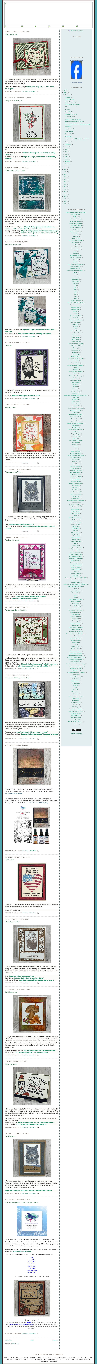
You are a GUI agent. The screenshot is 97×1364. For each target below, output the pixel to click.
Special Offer (75, 593)
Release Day (75, 550)
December (68, 95)
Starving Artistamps (75, 623)
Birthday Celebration (75, 257)
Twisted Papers (75, 707)
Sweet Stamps (75, 642)
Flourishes (75, 367)
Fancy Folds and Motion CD (75, 358)
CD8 (75, 294)
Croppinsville (75, 335)
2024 (65, 90)
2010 (65, 196)
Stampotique (75, 621)
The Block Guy (76, 679)
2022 (65, 167)
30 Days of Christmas (75, 219)
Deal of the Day (76, 337)
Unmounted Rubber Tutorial (75, 711)
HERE (29, 1322)
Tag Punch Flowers (75, 646)
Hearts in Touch (76, 404)
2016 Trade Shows (75, 214)
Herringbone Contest (75, 410)
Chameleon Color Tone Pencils (76, 303)
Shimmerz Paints (75, 582)
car (75, 275)
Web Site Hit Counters (76, 733)
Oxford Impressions (76, 507)
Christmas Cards (75, 307)
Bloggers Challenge (75, 268)
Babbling (75, 253)
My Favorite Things (75, 479)
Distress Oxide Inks (76, 346)
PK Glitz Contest (75, 532)
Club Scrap (75, 324)
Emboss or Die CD (75, 356)
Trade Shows (75, 698)
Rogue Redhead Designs (75, 556)
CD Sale (76, 283)
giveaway (75, 386)
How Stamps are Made (75, 416)
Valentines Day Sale (75, 713)
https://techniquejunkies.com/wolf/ (21, 524)
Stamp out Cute (76, 608)
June (66, 151)
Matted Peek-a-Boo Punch (75, 470)
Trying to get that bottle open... (16, 610)
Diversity (75, 348)
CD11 (75, 288)
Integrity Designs (75, 434)
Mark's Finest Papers (75, 466)
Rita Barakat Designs (75, 552)
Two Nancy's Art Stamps (75, 709)
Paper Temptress (75, 513)
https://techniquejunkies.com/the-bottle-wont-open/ (30, 88)
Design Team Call (75, 341)
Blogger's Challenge (75, 266)
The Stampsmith (75, 683)
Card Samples (74, 279)
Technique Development (75, 653)
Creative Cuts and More (76, 333)
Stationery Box (75, 625)
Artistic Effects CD (75, 247)
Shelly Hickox (75, 575)
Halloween (75, 397)
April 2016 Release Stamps (76, 240)
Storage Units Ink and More (76, 627)
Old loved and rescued (13, 244)
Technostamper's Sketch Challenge (75, 672)
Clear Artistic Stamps (75, 318)
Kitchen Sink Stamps (75, 453)
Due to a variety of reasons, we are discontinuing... (78, 124)
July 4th (76, 447)
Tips (75, 687)
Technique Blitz (75, 649)
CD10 (75, 285)
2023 (65, 93)
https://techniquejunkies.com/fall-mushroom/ (32, 1052)
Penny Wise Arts (75, 524)
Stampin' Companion (75, 616)
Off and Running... (75, 498)
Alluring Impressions (75, 232)
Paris (75, 515)
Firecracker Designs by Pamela (75, 365)
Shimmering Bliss (75, 580)
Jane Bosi (75, 438)
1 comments (32, 850)
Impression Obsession (75, 421)
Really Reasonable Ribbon (76, 548)
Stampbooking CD (75, 612)
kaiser (75, 449)
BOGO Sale (76, 272)
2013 (65, 189)
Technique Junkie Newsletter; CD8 (75, 657)
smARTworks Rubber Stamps (75, 586)
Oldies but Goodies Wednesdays (75, 500)
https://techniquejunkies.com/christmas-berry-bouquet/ (30, 158)
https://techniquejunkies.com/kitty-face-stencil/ (34, 333)
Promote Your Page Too (76, 82)
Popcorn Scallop (75, 537)
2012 (65, 191)
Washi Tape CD (76, 720)
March (67, 159)
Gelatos (76, 373)
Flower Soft (76, 369)
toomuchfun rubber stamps (75, 696)
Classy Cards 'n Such (75, 315)
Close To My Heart (75, 322)
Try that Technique (75, 702)
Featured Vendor (75, 363)
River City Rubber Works (75, 554)
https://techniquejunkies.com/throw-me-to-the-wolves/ (30, 527)
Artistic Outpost (75, 249)
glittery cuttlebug (75, 391)
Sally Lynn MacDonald (76, 565)
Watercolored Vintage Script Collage (18, 678)
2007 (65, 204)
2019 (65, 174)
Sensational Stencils (75, 573)
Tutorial (75, 704)
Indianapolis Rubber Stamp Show (75, 423)
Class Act (75, 311)
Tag (76, 644)
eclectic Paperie (76, 354)
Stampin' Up (75, 618)
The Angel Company (75, 677)
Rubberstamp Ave (75, 560)
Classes (75, 313)
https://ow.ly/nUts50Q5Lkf (13, 793)
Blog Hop (75, 262)
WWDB (75, 724)
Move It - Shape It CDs (75, 477)
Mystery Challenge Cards (75, 483)
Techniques (75, 670)
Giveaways (75, 389)
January (67, 164)
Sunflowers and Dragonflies (76, 631)
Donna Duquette (75, 350)
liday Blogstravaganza (75, 457)
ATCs (75, 251)
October (67, 142)
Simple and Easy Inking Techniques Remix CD (76, 584)
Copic (75, 328)
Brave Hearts (9, 860)
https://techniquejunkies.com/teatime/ (24, 598)
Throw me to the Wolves (13, 472)
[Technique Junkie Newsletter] (76, 70)
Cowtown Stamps (75, 331)
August (67, 147)
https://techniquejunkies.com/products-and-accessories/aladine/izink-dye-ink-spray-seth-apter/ (30, 228)
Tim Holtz (75, 685)
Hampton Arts (75, 399)
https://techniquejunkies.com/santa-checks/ (31, 1124)
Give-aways (75, 384)
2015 (65, 184)
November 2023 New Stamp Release (21, 1324)
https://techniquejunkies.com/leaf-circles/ (29, 978)
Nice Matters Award (76, 492)
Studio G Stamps (75, 629)
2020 (65, 172)
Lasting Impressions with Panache (75, 455)
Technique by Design (75, 651)
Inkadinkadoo (75, 427)
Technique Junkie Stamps (75, 659)
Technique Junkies (75, 661)
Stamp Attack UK (75, 601)
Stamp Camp (75, 603)
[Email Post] (38, 91)
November (68, 97)
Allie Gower (76, 230)
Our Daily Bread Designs (75, 505)
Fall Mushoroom (11, 992)
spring (75, 595)
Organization (75, 502)
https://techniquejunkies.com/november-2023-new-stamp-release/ (28, 1190)
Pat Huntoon (75, 520)
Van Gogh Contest (75, 715)
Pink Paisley (75, 528)
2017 (65, 179)
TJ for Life (75, 689)
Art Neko (75, 245)
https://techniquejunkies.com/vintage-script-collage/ (39, 231)
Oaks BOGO (75, 496)
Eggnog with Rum (11, 34)
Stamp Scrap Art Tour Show (76, 610)
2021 (65, 169)
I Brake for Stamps (75, 419)
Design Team (75, 339)
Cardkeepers (75, 281)
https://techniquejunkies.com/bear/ (21, 976)
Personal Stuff (75, 526)
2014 (65, 186)
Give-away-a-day (75, 382)
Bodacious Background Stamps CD (76, 270)
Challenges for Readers (75, 300)
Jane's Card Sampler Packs (75, 440)
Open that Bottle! (11, 1064)
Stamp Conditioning (75, 606)
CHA (75, 298)
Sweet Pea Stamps (75, 640)
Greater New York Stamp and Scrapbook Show (75, 395)
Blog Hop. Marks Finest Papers (76, 264)
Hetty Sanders (75, 412)
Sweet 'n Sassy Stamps (75, 638)
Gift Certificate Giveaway (75, 376)
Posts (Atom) (15, 1343)
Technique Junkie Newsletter (76, 60)
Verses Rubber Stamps (75, 717)
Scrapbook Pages (75, 567)
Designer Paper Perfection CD (75, 343)
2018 (65, 177)
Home (32, 1340)
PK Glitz (75, 530)
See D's (75, 571)
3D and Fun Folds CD (75, 221)
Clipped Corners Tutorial (75, 320)
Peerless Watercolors (75, 522)
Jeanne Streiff (75, 442)
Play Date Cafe (75, 535)
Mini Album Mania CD (76, 472)
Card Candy (76, 277)
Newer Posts (8, 1340)
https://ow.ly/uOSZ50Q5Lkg (39, 803)
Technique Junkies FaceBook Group (75, 664)
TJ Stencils (75, 694)
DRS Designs (75, 352)
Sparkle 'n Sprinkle (75, 591)
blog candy (76, 260)
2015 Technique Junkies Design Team (75, 212)
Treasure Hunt (75, 700)
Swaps (75, 636)
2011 (65, 194)
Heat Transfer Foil (75, 406)
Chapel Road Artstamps (76, 305)
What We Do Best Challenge (75, 722)
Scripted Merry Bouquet (13, 100)
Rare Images (75, 545)
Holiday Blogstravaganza (75, 414)
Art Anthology (75, 242)
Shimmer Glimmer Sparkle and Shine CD (75, 578)
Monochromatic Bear (12, 922)
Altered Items (75, 234)
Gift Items (75, 378)
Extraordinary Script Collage (15, 170)
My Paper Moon (75, 481)
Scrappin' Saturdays (76, 569)
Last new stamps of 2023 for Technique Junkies (21, 1202)
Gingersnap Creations (75, 380)
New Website (75, 490)
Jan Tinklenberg (75, 436)
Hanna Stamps (75, 401)
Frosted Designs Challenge (76, 371)
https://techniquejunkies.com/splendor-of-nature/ (36, 980)
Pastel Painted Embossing (75, 517)
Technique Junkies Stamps (75, 666)
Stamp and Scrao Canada (75, 599)
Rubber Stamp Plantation (75, 558)
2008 (65, 201)
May (66, 154)
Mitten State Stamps (75, 474)
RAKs (75, 543)
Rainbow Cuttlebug (76, 541)
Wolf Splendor (10, 1136)
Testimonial (76, 674)
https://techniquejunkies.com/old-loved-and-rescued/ (29, 330)
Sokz (75, 588)
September (68, 144)
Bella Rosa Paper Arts (75, 255)
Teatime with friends (12, 540)
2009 (65, 199)
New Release (75, 487)
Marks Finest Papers (75, 468)
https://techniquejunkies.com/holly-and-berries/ (35, 666)
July (66, 149)
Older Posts (55, 1340)
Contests (75, 326)
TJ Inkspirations (76, 692)
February (67, 161)
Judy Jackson (75, 444)
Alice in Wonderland (75, 227)
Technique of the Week (75, 668)
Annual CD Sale (76, 238)
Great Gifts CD (75, 393)
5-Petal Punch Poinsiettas (75, 223)
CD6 (75, 290)
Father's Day (75, 361)
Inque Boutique (76, 431)
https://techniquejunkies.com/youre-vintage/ (32, 732)
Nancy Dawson (75, 485)
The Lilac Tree (75, 681)
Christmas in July (75, 309)
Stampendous (75, 614)
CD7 (75, 292)
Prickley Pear (75, 539)
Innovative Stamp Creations (75, 429)
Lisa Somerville (76, 459)
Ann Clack (75, 236)
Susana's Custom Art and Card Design (75, 634)
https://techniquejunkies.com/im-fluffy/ (26, 395)
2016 (65, 182)
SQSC (75, 597)
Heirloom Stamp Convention (75, 408)
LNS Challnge (75, 462)
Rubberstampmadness (75, 563)
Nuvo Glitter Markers (75, 494)
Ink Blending (75, 425)
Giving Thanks (10, 407)
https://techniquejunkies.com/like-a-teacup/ (31, 596)
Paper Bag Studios (75, 511)
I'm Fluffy (8, 345)
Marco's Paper (75, 464)
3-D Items (75, 217)
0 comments (32, 91)
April (66, 156)
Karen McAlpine (75, 451)
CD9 (75, 296)
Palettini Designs (75, 509)
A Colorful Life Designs (76, 225)
